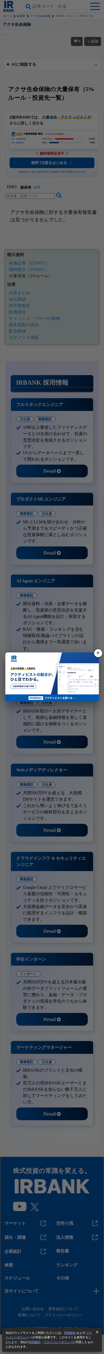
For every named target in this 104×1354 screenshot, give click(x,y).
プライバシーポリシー (58, 1342)
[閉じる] (98, 653)
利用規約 (70, 1332)
